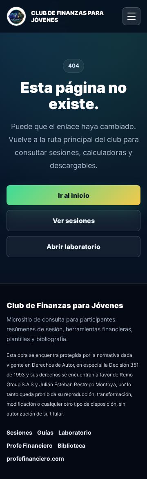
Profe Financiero (30, 445)
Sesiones (19, 432)
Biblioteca (71, 445)
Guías (45, 432)
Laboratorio (74, 432)
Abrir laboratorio (73, 247)
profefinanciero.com (35, 458)
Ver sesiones (74, 221)
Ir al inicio (73, 195)
